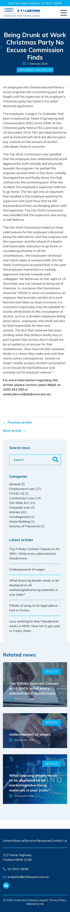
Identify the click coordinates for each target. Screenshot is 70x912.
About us (18, 840)
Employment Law (29, 69)
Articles (46, 69)
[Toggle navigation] (63, 13)
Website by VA (34, 903)
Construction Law (21, 498)
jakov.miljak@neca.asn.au (31, 394)
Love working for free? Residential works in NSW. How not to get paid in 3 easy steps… (34, 626)
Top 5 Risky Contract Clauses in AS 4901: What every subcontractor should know (34, 553)
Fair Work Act (19, 503)
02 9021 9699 (51, 3)
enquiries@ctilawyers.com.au (28, 877)
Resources (44, 840)
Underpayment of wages (27, 569)
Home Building (19, 521)
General (14, 484)
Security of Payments (24, 526)
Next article (12, 430)
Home (7, 840)
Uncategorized (19, 517)
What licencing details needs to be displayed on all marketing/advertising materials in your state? (33, 782)
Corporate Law (19, 507)
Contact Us (59, 840)
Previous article (20, 422)
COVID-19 (16, 493)
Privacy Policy (58, 900)
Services (30, 840)
